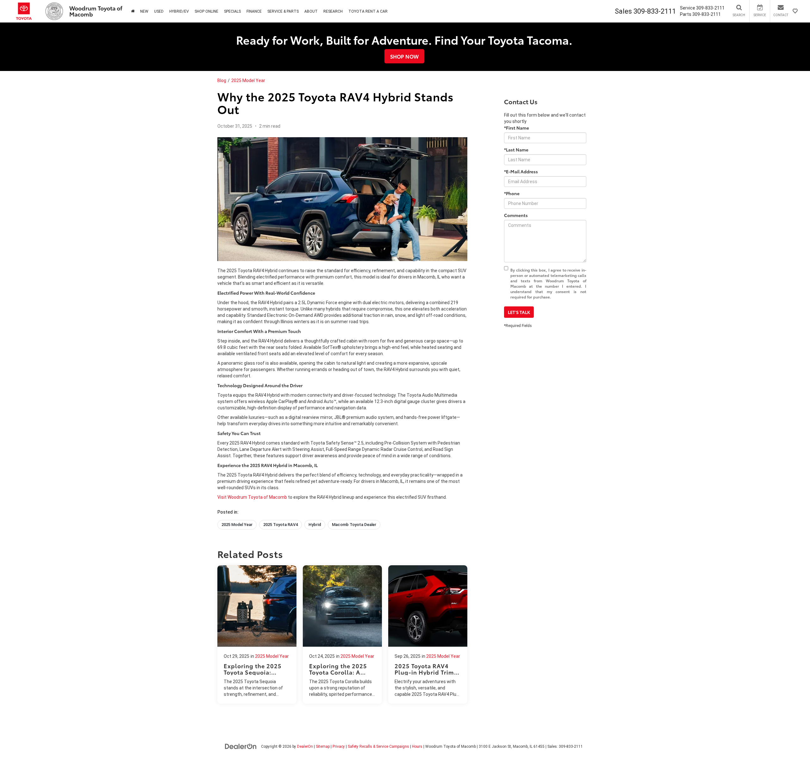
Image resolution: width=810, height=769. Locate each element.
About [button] (311, 11)
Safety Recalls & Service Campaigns (378, 746)
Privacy (339, 746)
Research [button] (333, 11)
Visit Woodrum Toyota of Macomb (252, 497)
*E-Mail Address (521, 171)
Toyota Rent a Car (368, 11)
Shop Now (404, 56)
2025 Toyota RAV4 (280, 524)
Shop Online (206, 11)
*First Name (516, 128)
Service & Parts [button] (283, 11)
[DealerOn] (241, 746)
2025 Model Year (248, 80)
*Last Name (516, 149)
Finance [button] (254, 11)
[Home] (132, 11)
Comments (516, 215)
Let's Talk (519, 312)
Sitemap (323, 746)
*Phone (512, 193)
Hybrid (314, 524)
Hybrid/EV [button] (179, 11)
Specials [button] (232, 11)
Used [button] (159, 11)
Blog (221, 80)
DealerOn (305, 746)
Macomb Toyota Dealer (354, 524)
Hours (417, 746)
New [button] (144, 11)
